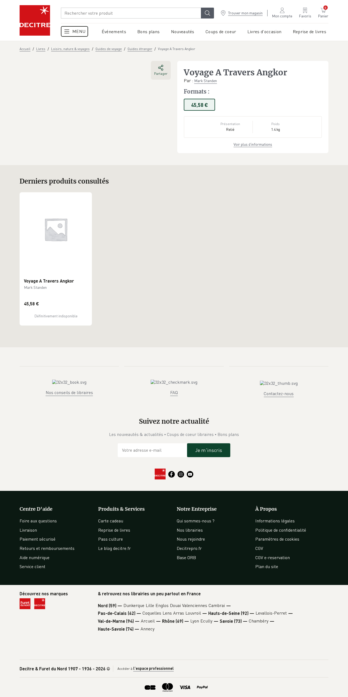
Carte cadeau (110, 520)
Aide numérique (34, 557)
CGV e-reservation (272, 557)
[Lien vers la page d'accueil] (35, 20)
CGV (259, 548)
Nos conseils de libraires (69, 392)
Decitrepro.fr (189, 548)
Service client (32, 566)
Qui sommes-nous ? (196, 520)
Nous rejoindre (191, 539)
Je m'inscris (208, 450)
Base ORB (186, 557)
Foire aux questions (38, 520)
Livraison (28, 530)
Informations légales (275, 520)
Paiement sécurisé (37, 539)
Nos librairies (190, 530)
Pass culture (110, 539)
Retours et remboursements (47, 548)
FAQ (174, 392)
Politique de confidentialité (280, 530)
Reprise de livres (114, 530)
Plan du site (266, 566)
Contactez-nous (279, 393)
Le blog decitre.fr (114, 548)
